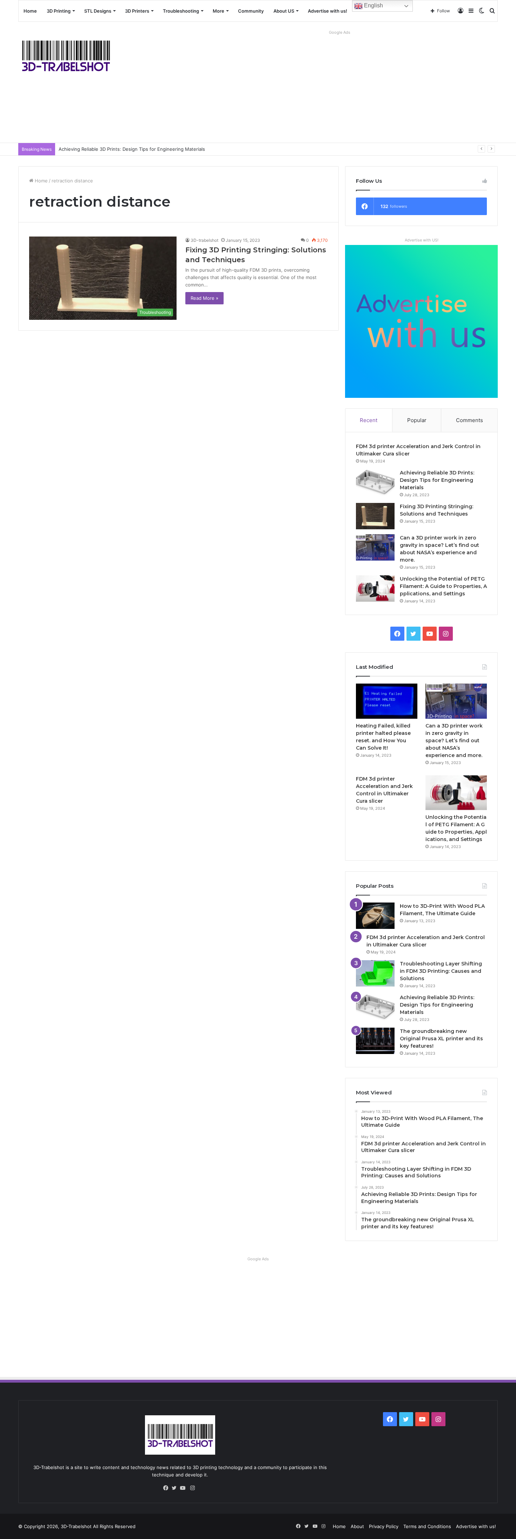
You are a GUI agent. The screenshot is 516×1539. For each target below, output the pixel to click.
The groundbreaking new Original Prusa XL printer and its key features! (441, 1038)
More (218, 11)
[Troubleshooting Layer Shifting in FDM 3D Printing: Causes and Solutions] (375, 973)
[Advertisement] (339, 86)
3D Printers (137, 11)
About (357, 1526)
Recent (368, 420)
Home (30, 11)
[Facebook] (167, 1488)
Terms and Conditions (427, 1526)
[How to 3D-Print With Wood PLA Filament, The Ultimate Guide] (375, 916)
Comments (469, 420)
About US (283, 11)
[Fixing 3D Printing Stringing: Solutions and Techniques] (375, 516)
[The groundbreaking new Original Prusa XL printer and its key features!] (375, 1041)
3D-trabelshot (204, 240)
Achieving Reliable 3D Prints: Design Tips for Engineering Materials (437, 480)
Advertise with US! (421, 240)
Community (251, 11)
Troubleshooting (181, 11)
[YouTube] (184, 1488)
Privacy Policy (383, 1526)
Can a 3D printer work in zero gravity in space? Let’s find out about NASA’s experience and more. (454, 740)
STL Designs (97, 11)
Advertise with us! (327, 11)
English (373, 5)
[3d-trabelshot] (65, 55)
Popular (416, 420)
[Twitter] (176, 1488)
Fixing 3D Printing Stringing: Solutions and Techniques (118, 149)
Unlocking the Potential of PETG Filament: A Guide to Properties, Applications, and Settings (443, 586)
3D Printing (59, 11)
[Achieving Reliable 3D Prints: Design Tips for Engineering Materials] (375, 482)
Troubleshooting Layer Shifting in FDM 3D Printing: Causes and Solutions (441, 971)
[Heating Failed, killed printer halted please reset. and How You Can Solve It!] (387, 701)
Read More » (204, 298)
